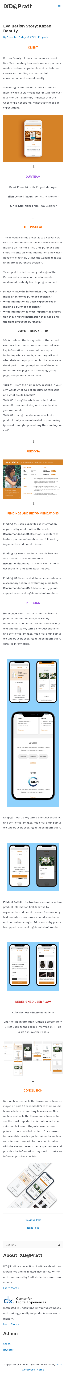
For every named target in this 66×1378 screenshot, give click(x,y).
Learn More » (11, 1287)
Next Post (33, 1227)
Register (8, 1349)
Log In (7, 1343)
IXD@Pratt (17, 6)
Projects (43, 37)
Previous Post (33, 1220)
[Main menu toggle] (59, 6)
